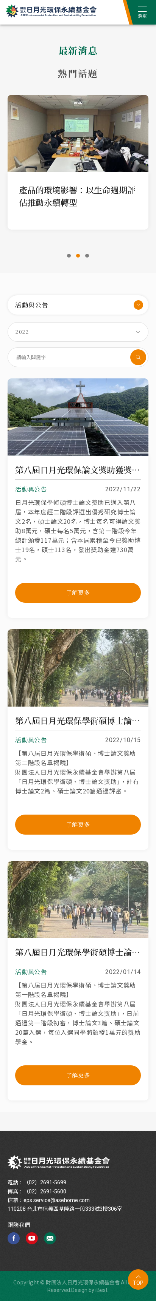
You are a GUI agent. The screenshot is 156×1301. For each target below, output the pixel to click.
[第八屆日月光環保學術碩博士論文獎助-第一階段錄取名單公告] (78, 936)
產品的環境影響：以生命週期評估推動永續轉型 (77, 196)
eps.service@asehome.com (56, 1200)
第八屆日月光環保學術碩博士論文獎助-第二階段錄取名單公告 (78, 720)
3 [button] (87, 256)
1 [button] (69, 256)
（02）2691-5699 (44, 1182)
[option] (78, 159)
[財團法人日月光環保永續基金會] (59, 1162)
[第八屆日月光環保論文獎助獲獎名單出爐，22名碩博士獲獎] (78, 453)
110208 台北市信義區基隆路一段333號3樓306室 (65, 1209)
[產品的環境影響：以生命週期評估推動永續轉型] (78, 133)
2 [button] (78, 256)
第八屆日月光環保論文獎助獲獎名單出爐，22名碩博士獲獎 (78, 469)
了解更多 (78, 592)
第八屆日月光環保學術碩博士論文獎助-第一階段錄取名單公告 (78, 952)
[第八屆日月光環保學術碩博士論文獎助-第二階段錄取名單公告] (78, 704)
